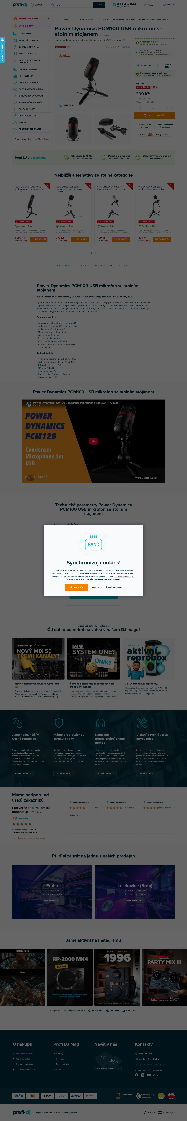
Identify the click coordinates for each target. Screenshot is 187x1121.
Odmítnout (97, 587)
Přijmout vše (76, 587)
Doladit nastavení (114, 587)
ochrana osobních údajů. (124, 576)
